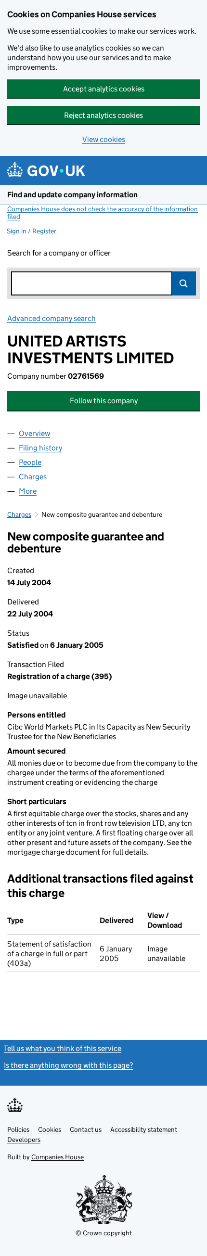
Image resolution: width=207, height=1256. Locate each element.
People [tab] (30, 462)
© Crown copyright (104, 1233)
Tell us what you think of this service (62, 1048)
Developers (23, 1139)
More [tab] (28, 491)
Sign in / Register (31, 231)
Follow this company (104, 400)
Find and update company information (72, 194)
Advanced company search (51, 318)
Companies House (57, 1157)
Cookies (49, 1129)
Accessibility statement (143, 1129)
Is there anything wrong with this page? (68, 1065)
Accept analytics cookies (103, 88)
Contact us (86, 1129)
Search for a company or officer (59, 252)
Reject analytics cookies (103, 115)
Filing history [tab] (40, 447)
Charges (19, 514)
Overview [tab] (34, 433)
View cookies (103, 139)
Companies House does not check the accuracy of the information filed (102, 213)
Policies (18, 1129)
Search (184, 283)
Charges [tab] (33, 476)
